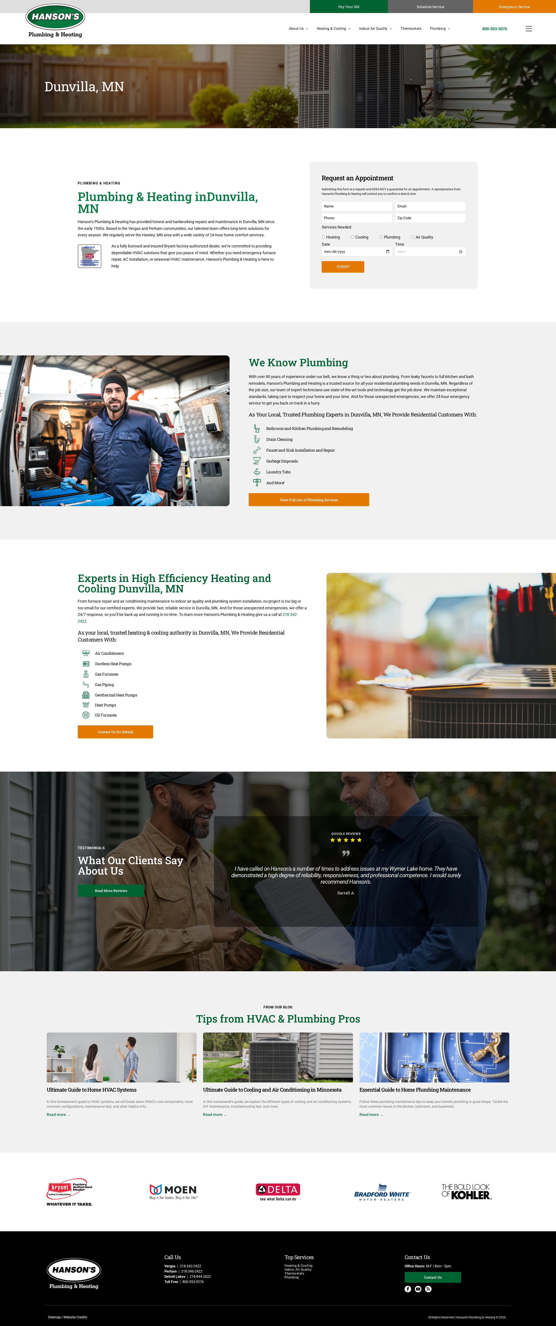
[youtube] (418, 1289)
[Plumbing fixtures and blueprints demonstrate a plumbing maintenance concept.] (434, 1057)
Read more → (59, 1114)
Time (399, 244)
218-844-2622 (200, 1277)
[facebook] (408, 1289)
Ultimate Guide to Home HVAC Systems (91, 1089)
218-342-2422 (190, 1266)
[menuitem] (294, 29)
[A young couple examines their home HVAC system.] (122, 1057)
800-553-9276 (193, 1282)
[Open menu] (529, 28)
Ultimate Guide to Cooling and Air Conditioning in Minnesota (272, 1089)
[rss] (428, 1289)
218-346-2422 (191, 1271)
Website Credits (75, 1317)
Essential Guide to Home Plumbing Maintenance (414, 1089)
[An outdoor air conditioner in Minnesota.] (278, 1057)
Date (326, 244)
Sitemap (54, 1317)
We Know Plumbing (298, 362)
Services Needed (336, 227)
